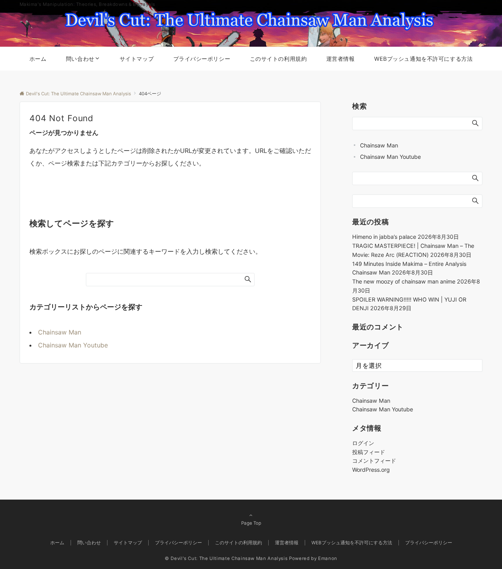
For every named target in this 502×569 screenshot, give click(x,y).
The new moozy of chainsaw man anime (403, 281)
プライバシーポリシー (428, 542)
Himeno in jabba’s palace (384, 236)
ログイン (363, 443)
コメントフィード (374, 460)
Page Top (251, 523)
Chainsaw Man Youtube (73, 345)
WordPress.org (371, 469)
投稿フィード (368, 452)
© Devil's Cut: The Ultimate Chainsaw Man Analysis (226, 558)
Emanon (327, 558)
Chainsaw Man (59, 332)
